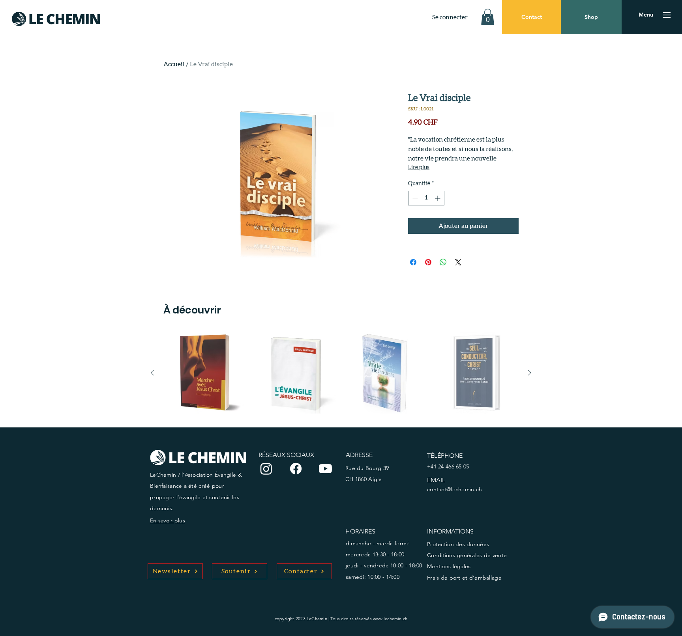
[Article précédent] (152, 372)
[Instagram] (266, 468)
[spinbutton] (426, 198)
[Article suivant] (529, 372)
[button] (488, 17)
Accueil (174, 64)
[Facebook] (296, 468)
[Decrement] (414, 198)
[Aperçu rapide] (205, 373)
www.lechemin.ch (390, 618)
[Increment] (438, 198)
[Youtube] (325, 468)
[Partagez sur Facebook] (413, 262)
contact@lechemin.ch (454, 489)
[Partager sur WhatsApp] (443, 262)
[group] (341, 373)
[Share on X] (458, 262)
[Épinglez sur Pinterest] (428, 262)
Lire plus (418, 167)
